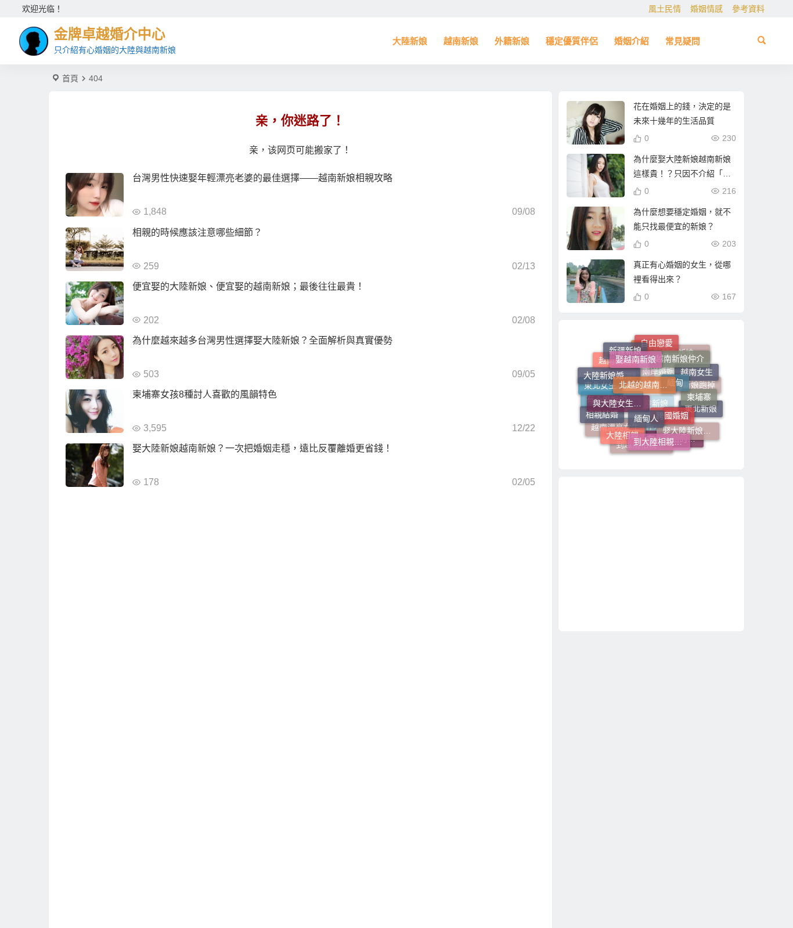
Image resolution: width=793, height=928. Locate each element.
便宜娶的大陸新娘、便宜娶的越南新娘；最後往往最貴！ (248, 286)
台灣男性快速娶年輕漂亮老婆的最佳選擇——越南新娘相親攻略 (262, 178)
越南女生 (696, 372)
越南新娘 (461, 41)
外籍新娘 (512, 41)
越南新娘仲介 (679, 353)
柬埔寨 (699, 391)
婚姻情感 (706, 8)
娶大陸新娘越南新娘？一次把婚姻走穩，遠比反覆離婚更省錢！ (262, 448)
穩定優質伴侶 (572, 41)
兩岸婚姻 (658, 383)
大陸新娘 (409, 41)
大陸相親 (622, 429)
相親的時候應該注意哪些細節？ (197, 232)
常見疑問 (682, 41)
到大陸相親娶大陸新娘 (661, 434)
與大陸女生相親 (621, 393)
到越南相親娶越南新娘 (644, 445)
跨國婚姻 (672, 405)
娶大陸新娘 (648, 416)
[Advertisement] (651, 554)
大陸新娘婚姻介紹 (611, 370)
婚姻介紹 (631, 41)
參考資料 (748, 8)
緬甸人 (646, 406)
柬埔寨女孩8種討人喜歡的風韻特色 (204, 394)
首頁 (70, 78)
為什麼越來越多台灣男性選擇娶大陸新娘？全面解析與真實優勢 (262, 340)
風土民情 (664, 8)
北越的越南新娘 (647, 372)
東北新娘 (700, 411)
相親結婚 (602, 411)
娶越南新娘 (635, 350)
